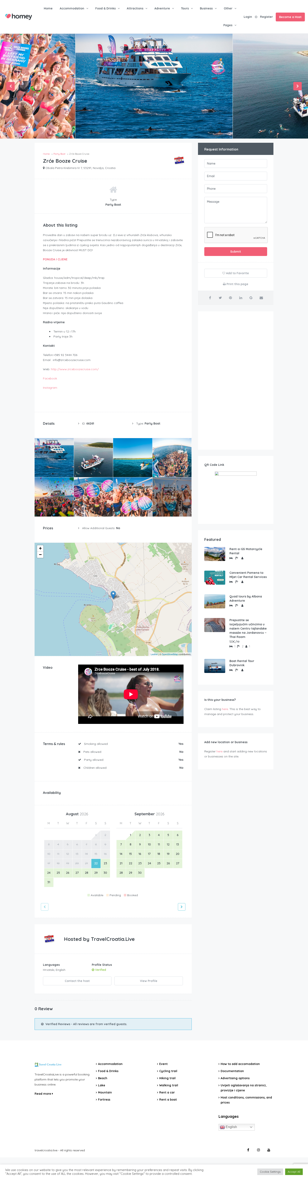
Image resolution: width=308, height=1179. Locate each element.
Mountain (105, 1092)
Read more (43, 1094)
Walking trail (168, 1085)
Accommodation (72, 8)
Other (228, 8)
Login (248, 17)
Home (48, 8)
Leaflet (154, 654)
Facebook (50, 378)
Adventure (162, 8)
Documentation (232, 1071)
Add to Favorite (237, 273)
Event (163, 1064)
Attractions (135, 8)
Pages (227, 25)
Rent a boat (168, 1099)
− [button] (40, 554)
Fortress (104, 1099)
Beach (102, 1078)
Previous (10, 86)
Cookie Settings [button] (270, 1171)
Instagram (50, 388)
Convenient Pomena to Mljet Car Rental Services (248, 575)
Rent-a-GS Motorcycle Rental (245, 551)
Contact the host (77, 981)
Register (266, 17)
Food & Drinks (105, 8)
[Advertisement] (235, 380)
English (231, 1127)
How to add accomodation (240, 1064)
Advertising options (235, 1078)
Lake (101, 1085)
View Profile (148, 981)
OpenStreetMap (170, 654)
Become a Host (290, 17)
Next (297, 86)
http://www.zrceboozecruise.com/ (75, 369)
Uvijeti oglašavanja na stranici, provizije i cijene (244, 1087)
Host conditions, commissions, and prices (246, 1100)
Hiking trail (167, 1078)
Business (206, 8)
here (225, 709)
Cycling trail (168, 1071)
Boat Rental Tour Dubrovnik (241, 663)
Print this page (237, 284)
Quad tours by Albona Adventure (245, 598)
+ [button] (40, 548)
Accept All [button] (294, 1171)
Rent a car (167, 1092)
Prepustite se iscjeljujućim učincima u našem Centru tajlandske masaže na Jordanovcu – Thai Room (248, 628)
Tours (185, 8)
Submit (235, 251)
